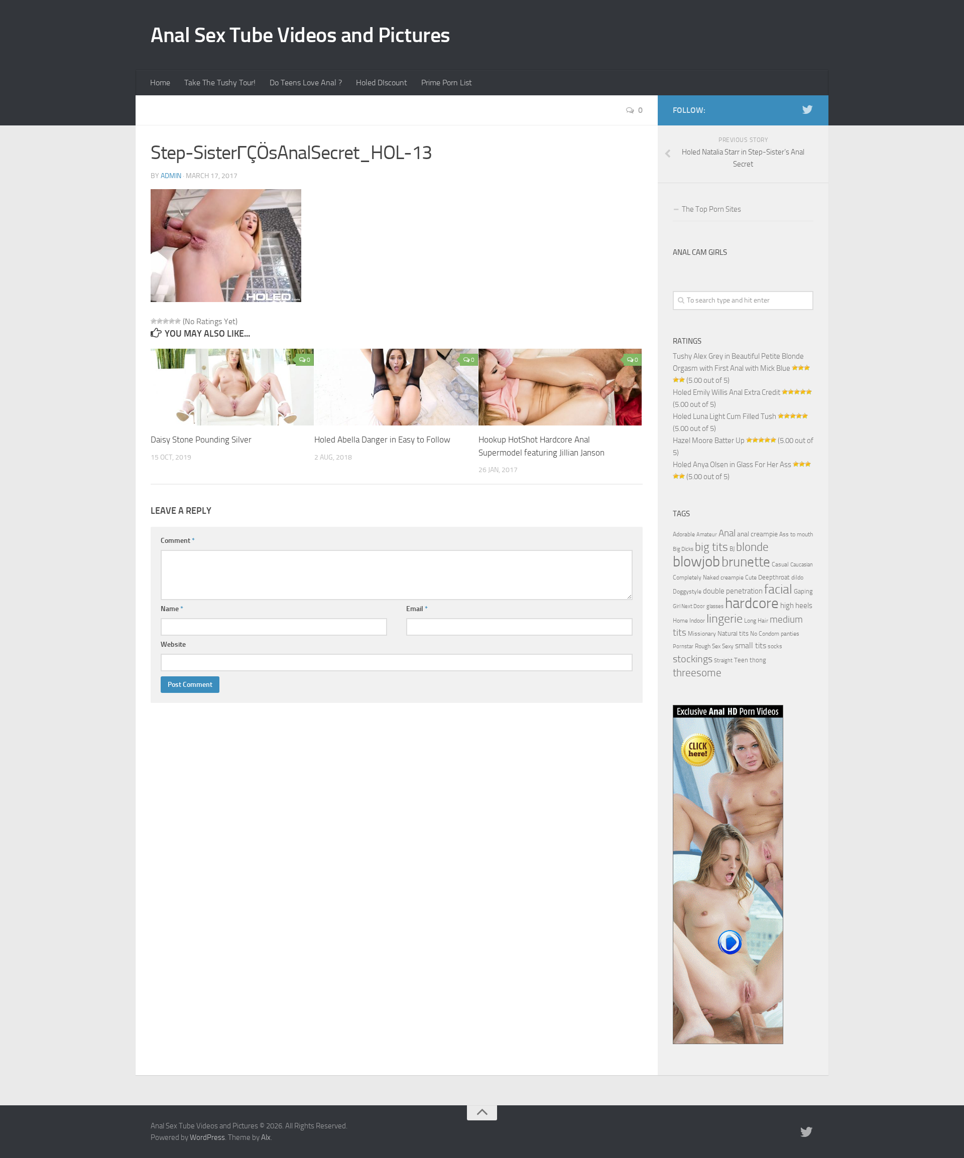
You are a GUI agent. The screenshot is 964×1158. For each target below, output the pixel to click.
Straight (723, 660)
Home (160, 82)
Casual (780, 564)
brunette (745, 562)
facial (778, 589)
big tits (711, 547)
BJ (732, 548)
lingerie (724, 619)
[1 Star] (154, 321)
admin (171, 176)
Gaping (803, 591)
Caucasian (801, 564)
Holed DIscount (381, 82)
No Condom (764, 633)
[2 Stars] (160, 321)
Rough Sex (707, 646)
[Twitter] (807, 110)
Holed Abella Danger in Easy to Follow (382, 440)
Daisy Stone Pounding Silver (201, 440)
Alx (266, 1137)
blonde (752, 547)
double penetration (733, 591)
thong (758, 660)
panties (790, 633)
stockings (692, 659)
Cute (751, 577)
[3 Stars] (166, 321)
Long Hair (756, 620)
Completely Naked (696, 577)
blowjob (696, 561)
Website (173, 644)
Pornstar (683, 646)
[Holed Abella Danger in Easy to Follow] (395, 387)
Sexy (728, 646)
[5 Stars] (178, 321)
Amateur (706, 534)
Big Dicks (683, 549)
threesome (697, 672)
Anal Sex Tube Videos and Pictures (300, 35)
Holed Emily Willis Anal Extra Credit (726, 392)
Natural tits (733, 633)
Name (172, 609)
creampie (732, 577)
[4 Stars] (172, 321)
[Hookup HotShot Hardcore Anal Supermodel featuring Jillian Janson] (560, 387)
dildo (797, 577)
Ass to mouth (796, 534)
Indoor (697, 620)
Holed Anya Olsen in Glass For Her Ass (732, 464)
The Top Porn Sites (711, 209)
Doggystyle (687, 591)
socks (775, 646)
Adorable (684, 534)
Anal (727, 533)
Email (417, 609)
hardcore (752, 603)
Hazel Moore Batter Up (709, 440)
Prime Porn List (446, 82)
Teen (741, 660)
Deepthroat (774, 577)
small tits (750, 645)
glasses (715, 606)
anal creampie (757, 534)
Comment (178, 540)
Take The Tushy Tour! (220, 82)
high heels (796, 605)
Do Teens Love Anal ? (306, 82)
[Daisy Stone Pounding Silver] (232, 387)
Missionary (702, 633)
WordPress (207, 1137)
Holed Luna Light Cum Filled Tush (724, 416)
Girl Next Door (689, 606)
